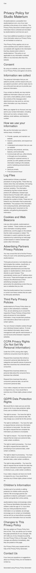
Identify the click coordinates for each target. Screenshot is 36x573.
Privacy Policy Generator (19, 549)
